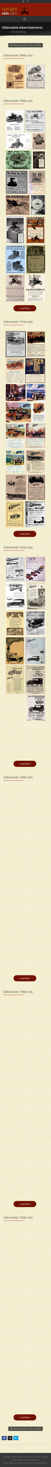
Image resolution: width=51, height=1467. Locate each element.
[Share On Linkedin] (15, 1438)
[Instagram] (27, 1)
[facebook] (23, 1)
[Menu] (24, 19)
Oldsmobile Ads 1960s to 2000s (27, 45)
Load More (25, 308)
